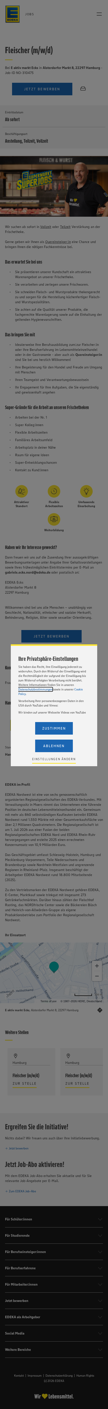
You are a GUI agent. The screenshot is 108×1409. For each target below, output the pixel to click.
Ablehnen (54, 746)
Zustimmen (54, 728)
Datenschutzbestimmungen (35, 689)
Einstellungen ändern (54, 759)
